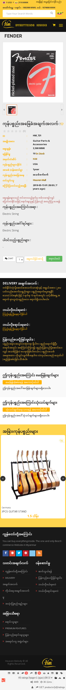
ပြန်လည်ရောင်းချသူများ (17, 634)
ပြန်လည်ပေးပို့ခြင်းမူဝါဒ (50, 577)
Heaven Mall (39, 180)
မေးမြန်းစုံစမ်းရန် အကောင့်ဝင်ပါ (22, 382)
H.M (35, 159)
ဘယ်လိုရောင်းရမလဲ (48, 590)
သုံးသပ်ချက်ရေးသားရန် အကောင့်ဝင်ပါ (26, 409)
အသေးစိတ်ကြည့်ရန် (33, 505)
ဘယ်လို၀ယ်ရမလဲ (47, 584)
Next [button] (63, 478)
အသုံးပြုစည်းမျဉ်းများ (16, 603)
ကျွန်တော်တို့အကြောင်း (16, 571)
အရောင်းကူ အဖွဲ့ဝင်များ (16, 641)
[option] (33, 476)
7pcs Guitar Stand (14, 511)
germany (6, 507)
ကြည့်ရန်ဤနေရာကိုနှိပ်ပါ (15, 314)
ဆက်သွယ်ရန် (45, 571)
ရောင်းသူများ (11, 621)
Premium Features (15, 628)
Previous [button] (2, 478)
